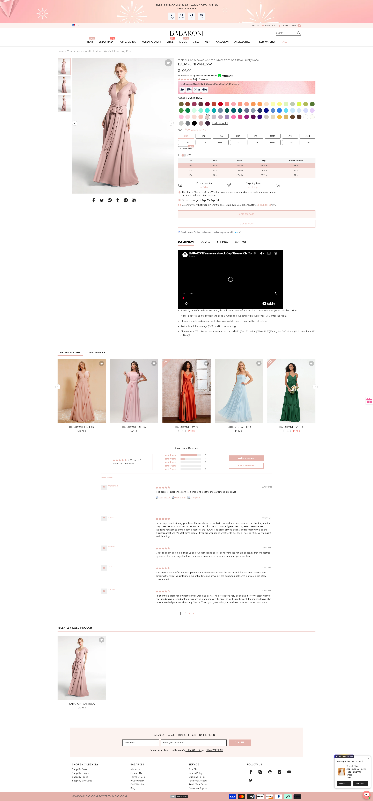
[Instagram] (260, 771)
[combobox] (285, 33)
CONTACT (240, 242)
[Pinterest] (110, 200)
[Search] (288, 33)
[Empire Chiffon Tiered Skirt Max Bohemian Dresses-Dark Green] (291, 391)
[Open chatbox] (367, 795)
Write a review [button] (246, 458)
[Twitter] (102, 200)
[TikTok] (279, 771)
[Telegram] (126, 200)
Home (61, 51)
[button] (74, 123)
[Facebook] (94, 200)
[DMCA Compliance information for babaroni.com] (179, 796)
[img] (163, 487)
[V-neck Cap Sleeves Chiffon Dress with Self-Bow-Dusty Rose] (82, 668)
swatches (253, 205)
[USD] (75, 25)
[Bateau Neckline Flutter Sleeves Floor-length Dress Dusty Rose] (134, 391)
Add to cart (246, 214)
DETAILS (205, 242)
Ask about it (361, 783)
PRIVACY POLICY (214, 750)
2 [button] (185, 613)
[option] (123, 125)
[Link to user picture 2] (179, 503)
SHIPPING (222, 242)
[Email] (134, 200)
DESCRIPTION (186, 242)
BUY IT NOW (247, 223)
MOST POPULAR (96, 352)
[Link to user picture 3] (194, 503)
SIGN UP (239, 743)
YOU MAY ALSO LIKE (70, 352)
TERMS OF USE (193, 750)
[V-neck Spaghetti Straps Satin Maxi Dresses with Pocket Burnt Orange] (186, 391)
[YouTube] (289, 771)
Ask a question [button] (246, 465)
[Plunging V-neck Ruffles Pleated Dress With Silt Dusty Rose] (82, 391)
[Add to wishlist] (168, 62)
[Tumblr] (118, 200)
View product (344, 783)
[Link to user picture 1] (163, 503)
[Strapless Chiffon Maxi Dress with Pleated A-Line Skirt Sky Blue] (239, 391)
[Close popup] (368, 758)
